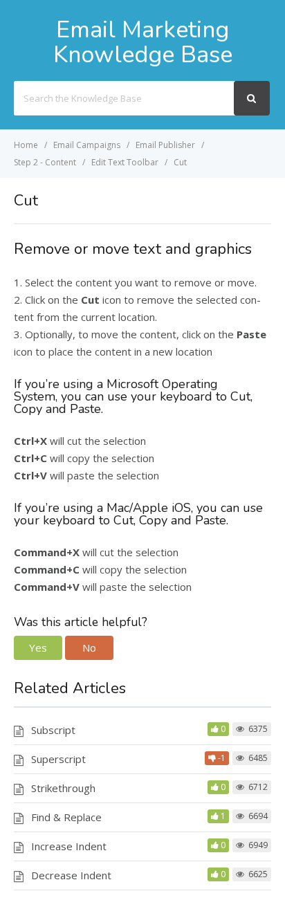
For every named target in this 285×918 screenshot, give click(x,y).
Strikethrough (63, 788)
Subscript (53, 730)
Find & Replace (66, 817)
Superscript (58, 759)
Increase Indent (69, 846)
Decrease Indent (71, 875)
